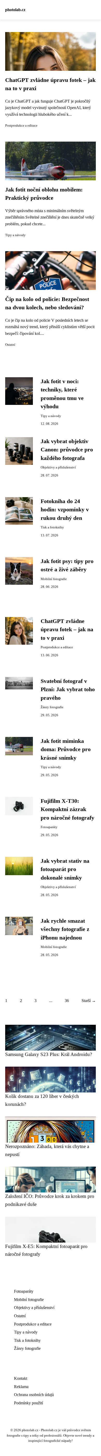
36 (67, 1000)
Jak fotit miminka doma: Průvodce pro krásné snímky (66, 749)
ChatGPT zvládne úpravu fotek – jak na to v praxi (67, 629)
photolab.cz (15, 9)
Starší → (89, 1000)
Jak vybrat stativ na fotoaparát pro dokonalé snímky (65, 869)
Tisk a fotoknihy (52, 527)
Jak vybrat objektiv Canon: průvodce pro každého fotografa (67, 449)
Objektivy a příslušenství (58, 467)
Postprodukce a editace (21, 125)
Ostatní (10, 344)
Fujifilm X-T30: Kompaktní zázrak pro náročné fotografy (67, 809)
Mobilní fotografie (54, 579)
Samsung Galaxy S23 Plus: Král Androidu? (48, 1054)
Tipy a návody (15, 235)
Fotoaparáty (49, 827)
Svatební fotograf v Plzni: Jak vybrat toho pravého (68, 689)
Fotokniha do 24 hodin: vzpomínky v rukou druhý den (65, 509)
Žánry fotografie (52, 707)
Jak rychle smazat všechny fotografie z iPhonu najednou (65, 929)
